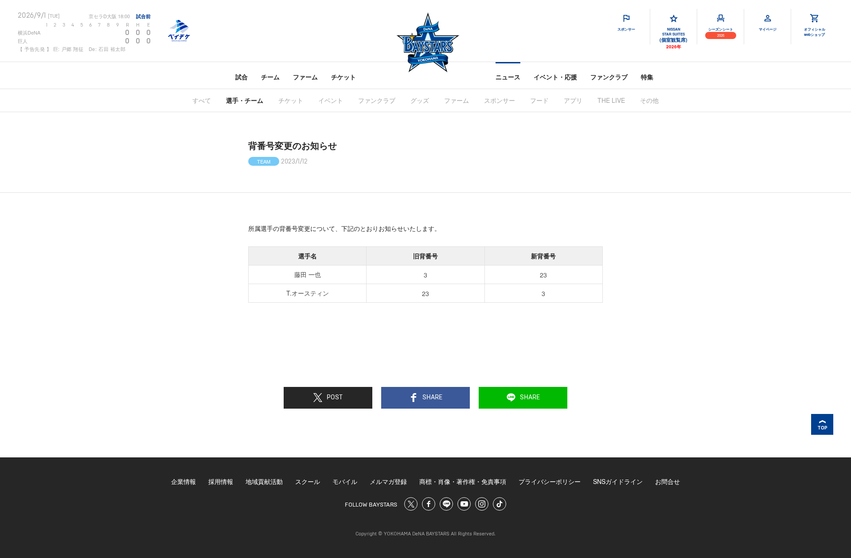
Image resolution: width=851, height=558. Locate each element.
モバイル (344, 481)
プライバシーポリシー (550, 481)
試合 (241, 76)
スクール (307, 481)
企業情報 (183, 481)
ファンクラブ (609, 76)
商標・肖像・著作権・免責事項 (462, 481)
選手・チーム (244, 100)
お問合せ (667, 481)
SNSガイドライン (618, 481)
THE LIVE (611, 100)
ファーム (305, 76)
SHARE (432, 397)
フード (539, 100)
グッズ (419, 100)
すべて (201, 100)
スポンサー (499, 100)
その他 (649, 100)
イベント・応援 (555, 76)
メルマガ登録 (388, 481)
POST (335, 397)
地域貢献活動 (264, 481)
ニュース (508, 76)
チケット (343, 76)
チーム (270, 76)
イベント (330, 100)
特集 (647, 76)
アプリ (573, 100)
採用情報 (220, 481)
